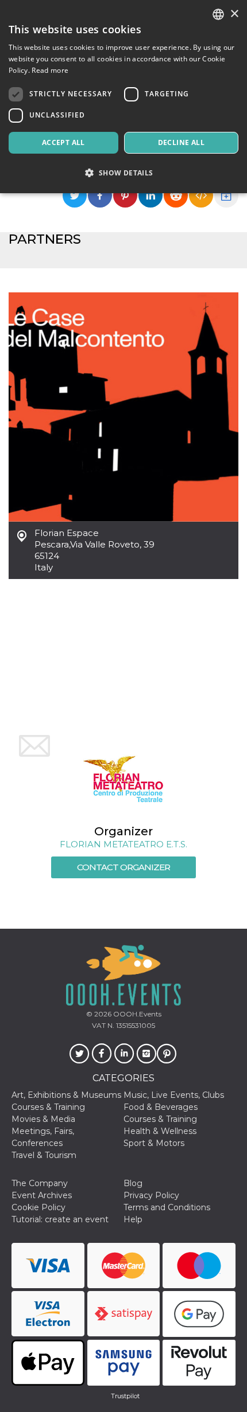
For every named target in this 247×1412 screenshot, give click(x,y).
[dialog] (123, 96)
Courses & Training (48, 1107)
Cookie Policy (38, 1207)
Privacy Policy (151, 1195)
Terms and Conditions (167, 1207)
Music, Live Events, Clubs (174, 1095)
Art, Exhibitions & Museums (66, 1095)
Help (133, 1219)
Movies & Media (43, 1119)
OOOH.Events (136, 1014)
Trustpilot (125, 1396)
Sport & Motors (154, 1143)
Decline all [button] (181, 142)
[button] (123, 173)
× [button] (234, 14)
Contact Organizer (123, 867)
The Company (39, 1183)
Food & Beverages (161, 1107)
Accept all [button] (63, 142)
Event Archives (41, 1195)
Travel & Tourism (43, 1155)
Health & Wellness (160, 1131)
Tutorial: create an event (60, 1219)
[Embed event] (201, 195)
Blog (133, 1183)
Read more (50, 70)
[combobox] (218, 14)
